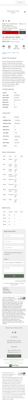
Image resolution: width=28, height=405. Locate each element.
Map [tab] (18, 53)
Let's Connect (14, 356)
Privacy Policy (13, 361)
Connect (20, 2)
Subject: (6, 259)
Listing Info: (6, 113)
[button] (12, 332)
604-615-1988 (6, 291)
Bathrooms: (6, 208)
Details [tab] (4, 53)
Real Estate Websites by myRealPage (14, 362)
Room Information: (8, 152)
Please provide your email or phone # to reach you (13, 253)
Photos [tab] (9, 53)
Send (14, 276)
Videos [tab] (14, 53)
